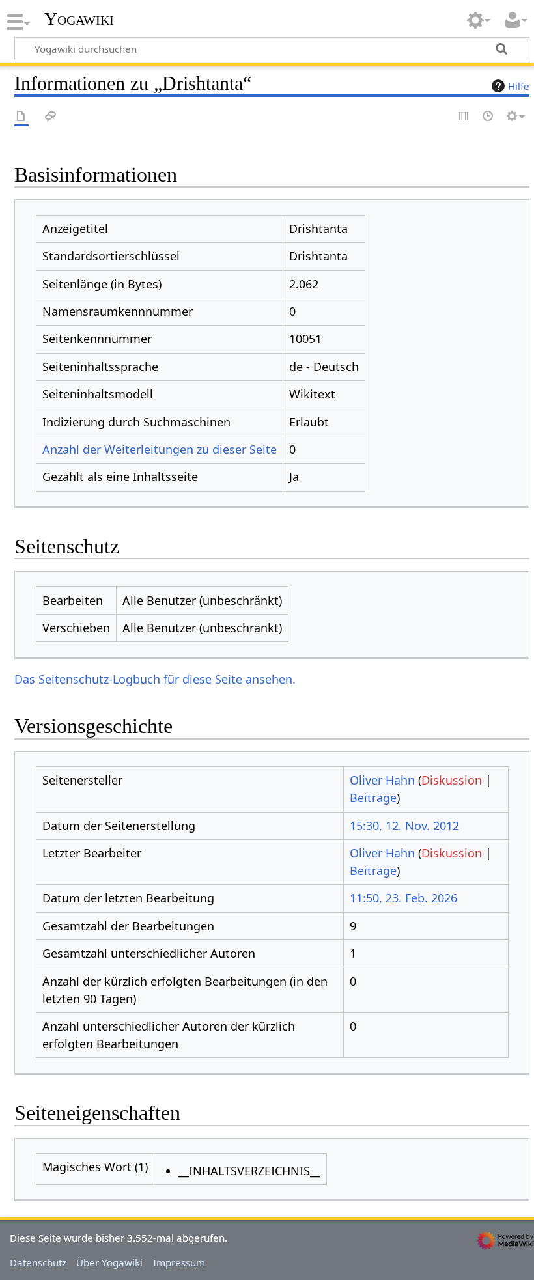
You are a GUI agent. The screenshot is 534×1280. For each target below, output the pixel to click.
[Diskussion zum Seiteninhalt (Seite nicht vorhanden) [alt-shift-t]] (51, 116)
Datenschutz (38, 1262)
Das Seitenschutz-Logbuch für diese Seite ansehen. (155, 679)
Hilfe (518, 85)
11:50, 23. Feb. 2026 (403, 898)
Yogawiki (79, 19)
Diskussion (451, 780)
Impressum (179, 1262)
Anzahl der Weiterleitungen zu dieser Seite (159, 449)
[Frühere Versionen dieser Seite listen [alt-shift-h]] (488, 116)
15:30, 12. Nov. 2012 (404, 825)
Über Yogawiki (109, 1262)
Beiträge (373, 797)
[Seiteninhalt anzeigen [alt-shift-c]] (21, 116)
